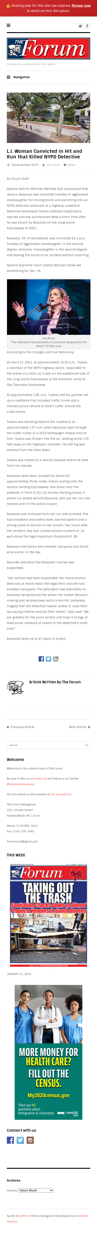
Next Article (77, 727)
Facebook (40, 778)
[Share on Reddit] (55, 659)
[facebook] (87, 26)
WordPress (23, 1216)
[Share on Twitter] (48, 659)
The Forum (53, 165)
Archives (12, 1190)
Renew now (81, 5)
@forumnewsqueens (20, 784)
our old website (61, 794)
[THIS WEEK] (48, 968)
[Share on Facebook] (41, 659)
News (71, 165)
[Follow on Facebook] (10, 1140)
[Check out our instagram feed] (30, 1140)
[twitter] (80, 26)
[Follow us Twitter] (20, 1140)
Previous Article (22, 727)
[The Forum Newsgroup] (48, 58)
